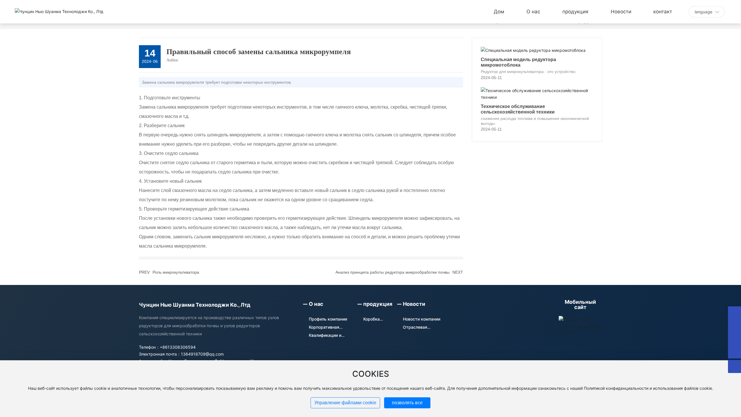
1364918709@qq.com (202, 354)
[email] (734, 325)
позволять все (407, 402)
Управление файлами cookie (345, 402)
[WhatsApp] (734, 312)
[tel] (734, 338)
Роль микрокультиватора (176, 272)
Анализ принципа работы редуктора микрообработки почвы (392, 272)
